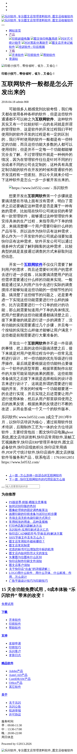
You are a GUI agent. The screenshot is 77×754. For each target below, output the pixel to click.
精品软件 (7, 663)
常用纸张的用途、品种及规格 (28, 521)
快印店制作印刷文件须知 (25, 561)
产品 (12, 34)
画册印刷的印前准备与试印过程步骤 (33, 514)
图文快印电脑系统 (46, 38)
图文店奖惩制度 (19, 545)
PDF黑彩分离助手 (36, 42)
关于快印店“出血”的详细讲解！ (29, 569)
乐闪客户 (15, 651)
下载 (12, 50)
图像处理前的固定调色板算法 (28, 510)
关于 (4, 694)
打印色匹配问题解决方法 (25, 525)
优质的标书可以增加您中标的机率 (31, 549)
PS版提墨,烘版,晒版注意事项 (28, 502)
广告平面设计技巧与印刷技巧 (28, 580)
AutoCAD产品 (18, 675)
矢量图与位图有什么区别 (25, 557)
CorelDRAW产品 (20, 678)
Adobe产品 (16, 671)
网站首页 (15, 30)
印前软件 (34, 54)
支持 (4, 635)
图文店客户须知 (19, 565)
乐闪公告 (15, 706)
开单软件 (18, 54)
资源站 (13, 58)
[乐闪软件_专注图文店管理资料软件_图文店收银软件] (38, 18)
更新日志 (15, 655)
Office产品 (15, 682)
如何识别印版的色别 (22, 506)
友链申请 (15, 643)
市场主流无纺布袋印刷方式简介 (30, 517)
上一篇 (35, 475)
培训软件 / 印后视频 (32, 46)
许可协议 (15, 714)
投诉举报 (15, 710)
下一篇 (37, 479)
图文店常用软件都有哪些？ (27, 541)
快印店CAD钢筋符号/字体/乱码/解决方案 (36, 533)
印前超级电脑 (21, 38)
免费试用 (7, 603)
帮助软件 (49, 54)
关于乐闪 (15, 702)
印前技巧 (15, 647)
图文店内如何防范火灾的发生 (28, 553)
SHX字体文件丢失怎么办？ (27, 537)
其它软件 (15, 686)
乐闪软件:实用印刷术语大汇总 (29, 529)
